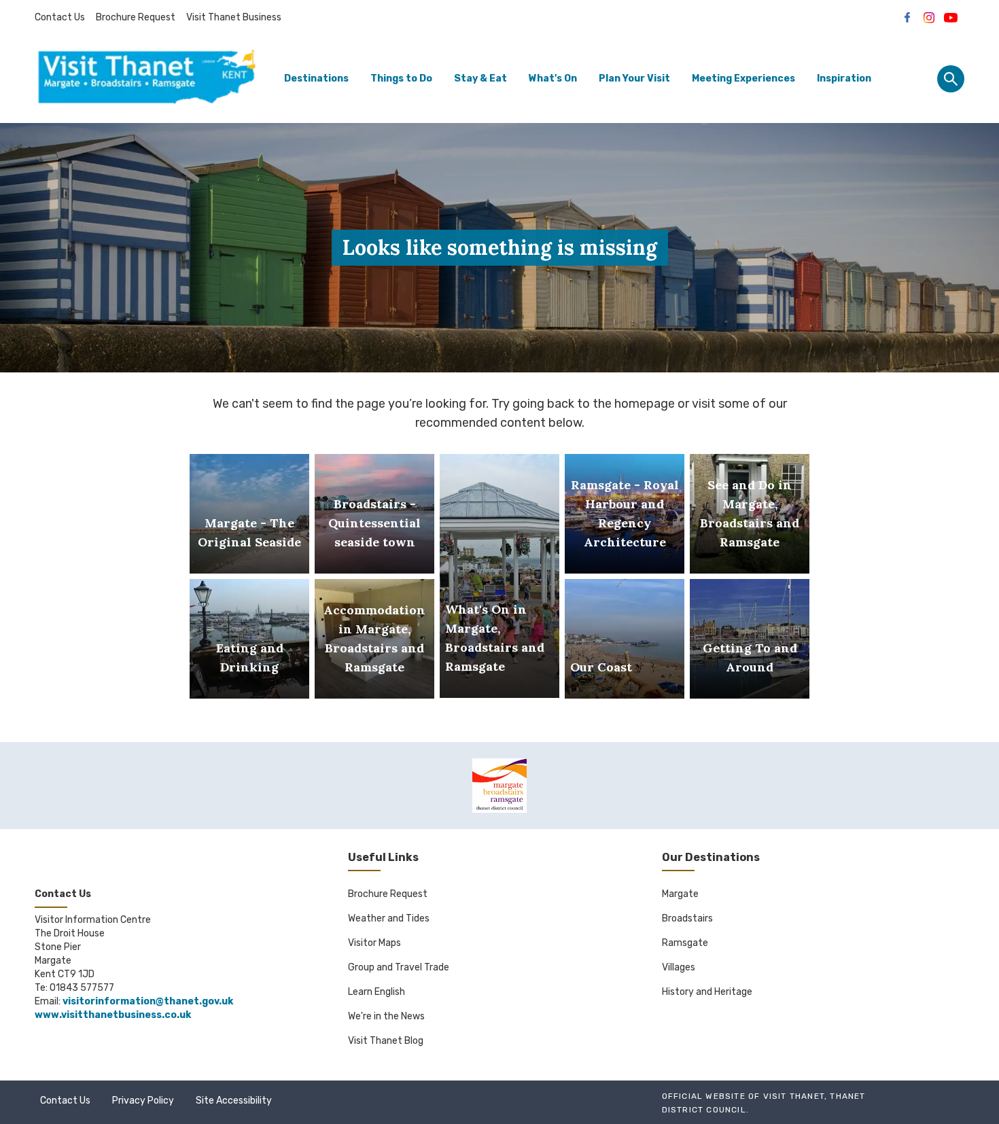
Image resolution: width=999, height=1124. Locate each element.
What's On (553, 78)
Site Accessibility (234, 1100)
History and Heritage (707, 992)
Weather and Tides (389, 918)
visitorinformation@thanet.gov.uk (148, 1001)
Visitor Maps (374, 943)
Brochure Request (135, 17)
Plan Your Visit (634, 78)
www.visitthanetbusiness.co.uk (113, 1015)
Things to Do (401, 78)
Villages (678, 967)
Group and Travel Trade (398, 967)
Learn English (376, 992)
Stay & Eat (480, 78)
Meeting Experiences (743, 78)
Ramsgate (685, 943)
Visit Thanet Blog (385, 1041)
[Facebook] (907, 18)
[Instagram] (929, 18)
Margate (680, 894)
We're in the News (386, 1016)
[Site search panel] (951, 79)
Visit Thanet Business (233, 17)
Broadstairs (687, 918)
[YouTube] (951, 18)
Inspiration (844, 78)
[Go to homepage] (147, 79)
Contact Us (60, 17)
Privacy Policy (143, 1100)
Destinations (316, 78)
